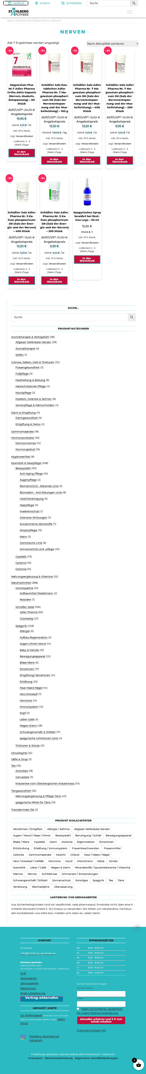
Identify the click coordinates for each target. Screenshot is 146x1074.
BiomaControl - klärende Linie (39, 486)
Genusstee (22, 777)
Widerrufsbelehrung (32, 993)
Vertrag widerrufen (41, 998)
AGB (23, 973)
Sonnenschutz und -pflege (37, 549)
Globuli (74, 854)
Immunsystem (29, 706)
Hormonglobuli (25, 449)
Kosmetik (19, 867)
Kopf (23, 713)
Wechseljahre (40, 886)
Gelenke (18, 854)
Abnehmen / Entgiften (28, 829)
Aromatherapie (25, 348)
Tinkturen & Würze (27, 745)
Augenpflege (28, 479)
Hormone (26, 700)
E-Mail (80, 998)
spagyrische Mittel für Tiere (33, 802)
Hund (68, 861)
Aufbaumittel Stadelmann (36, 593)
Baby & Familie (29, 650)
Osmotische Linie (31, 542)
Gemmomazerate (22, 431)
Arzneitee (21, 770)
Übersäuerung (63, 886)
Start (10, 20)
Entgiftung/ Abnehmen (35, 675)
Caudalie (21, 556)
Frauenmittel (112, 848)
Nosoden (25, 599)
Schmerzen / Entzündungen (80, 874)
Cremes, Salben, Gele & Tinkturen (32, 362)
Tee (13, 765)
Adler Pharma (29, 612)
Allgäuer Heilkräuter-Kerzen (33, 342)
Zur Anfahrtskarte (31, 1015)
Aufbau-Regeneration (34, 637)
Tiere (121, 880)
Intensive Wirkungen (33, 517)
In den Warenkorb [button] (21, 153)
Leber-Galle (27, 719)
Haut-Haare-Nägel (31, 687)
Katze (101, 861)
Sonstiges (81, 880)
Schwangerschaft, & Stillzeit (38, 732)
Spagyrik (21, 625)
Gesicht (61, 854)
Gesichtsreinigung (32, 498)
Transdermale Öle (22, 809)
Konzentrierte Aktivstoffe (36, 524)
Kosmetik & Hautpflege (26, 463)
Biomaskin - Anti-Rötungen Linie (41, 492)
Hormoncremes (25, 443)
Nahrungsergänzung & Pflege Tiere (38, 796)
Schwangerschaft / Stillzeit (30, 880)
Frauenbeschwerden (85, 848)
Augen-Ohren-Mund (33, 643)
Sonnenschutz (61, 880)
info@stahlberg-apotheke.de (38, 953)
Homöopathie (24, 588)
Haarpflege (27, 505)
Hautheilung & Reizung (30, 380)
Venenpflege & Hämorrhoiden (34, 405)
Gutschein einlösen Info (91, 1030)
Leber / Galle (38, 867)
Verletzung (20, 886)
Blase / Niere (21, 842)
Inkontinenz (85, 861)
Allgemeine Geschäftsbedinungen (96, 1058)
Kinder (113, 861)
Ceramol (20, 562)
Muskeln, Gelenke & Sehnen (33, 399)
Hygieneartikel (20, 456)
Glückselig (26, 618)
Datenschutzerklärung (59, 1058)
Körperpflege (28, 530)
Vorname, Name (85, 988)
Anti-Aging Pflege (31, 473)
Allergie (25, 631)
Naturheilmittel (21, 582)
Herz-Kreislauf (29, 694)
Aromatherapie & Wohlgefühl (30, 337)
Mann (23, 536)
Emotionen (27, 669)
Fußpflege (22, 373)
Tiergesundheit (21, 790)
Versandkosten (24, 136)
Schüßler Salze (24, 607)
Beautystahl (23, 468)
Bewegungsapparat (32, 656)
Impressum (35, 1058)
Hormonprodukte (22, 437)
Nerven (32, 874)
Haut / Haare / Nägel (97, 854)
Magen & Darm (60, 867)
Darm (53, 842)
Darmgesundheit (26, 417)
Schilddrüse (49, 874)
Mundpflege (23, 392)
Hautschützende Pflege (30, 386)
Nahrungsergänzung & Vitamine (32, 576)
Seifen (19, 354)
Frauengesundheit (27, 367)
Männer (18, 874)
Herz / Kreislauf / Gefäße (28, 861)
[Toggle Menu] (130, 12)
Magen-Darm (28, 725)
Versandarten (28, 978)
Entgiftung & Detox (28, 424)
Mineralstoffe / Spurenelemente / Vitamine (102, 867)
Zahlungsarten (29, 983)
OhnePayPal (19, 753)
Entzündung (21, 848)
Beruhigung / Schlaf (88, 835)
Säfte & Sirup (19, 759)
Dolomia (20, 569)
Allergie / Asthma (58, 829)
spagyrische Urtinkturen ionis (39, 738)
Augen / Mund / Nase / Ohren (32, 835)
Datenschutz (28, 988)
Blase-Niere (27, 662)
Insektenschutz (30, 511)
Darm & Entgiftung (23, 412)
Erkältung (26, 681)
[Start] (137, 927)
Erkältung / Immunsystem (50, 848)
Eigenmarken (86, 842)
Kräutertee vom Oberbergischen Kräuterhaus (44, 783)
